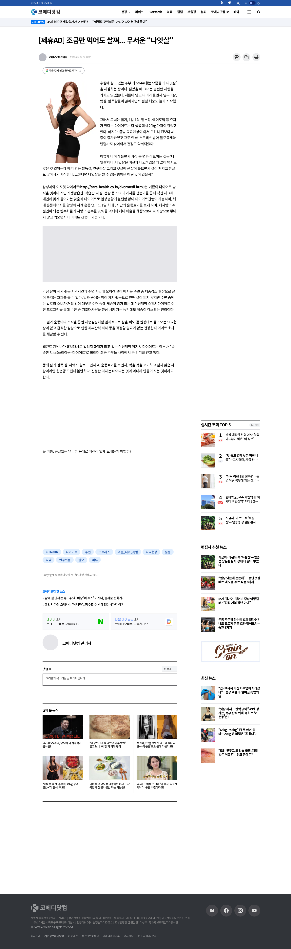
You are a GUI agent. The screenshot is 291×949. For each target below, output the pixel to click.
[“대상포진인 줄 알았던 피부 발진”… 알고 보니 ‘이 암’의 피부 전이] (109, 727)
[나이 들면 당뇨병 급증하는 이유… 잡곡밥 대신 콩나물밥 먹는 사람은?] (109, 768)
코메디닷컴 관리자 (76, 643)
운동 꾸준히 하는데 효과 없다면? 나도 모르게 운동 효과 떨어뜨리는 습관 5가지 (239, 623)
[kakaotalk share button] (236, 57)
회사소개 (35, 936)
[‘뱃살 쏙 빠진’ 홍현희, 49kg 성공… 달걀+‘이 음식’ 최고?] (63, 768)
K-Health (52, 552)
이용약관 (73, 936)
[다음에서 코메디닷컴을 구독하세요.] (144, 622)
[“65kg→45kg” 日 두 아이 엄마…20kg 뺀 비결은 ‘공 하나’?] (208, 735)
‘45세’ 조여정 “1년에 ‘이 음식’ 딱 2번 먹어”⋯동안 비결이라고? (157, 785)
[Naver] (212, 910)
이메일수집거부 (111, 936)
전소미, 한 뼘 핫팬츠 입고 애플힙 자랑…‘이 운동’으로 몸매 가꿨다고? (156, 744)
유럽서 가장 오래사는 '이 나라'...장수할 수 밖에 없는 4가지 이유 (84, 604)
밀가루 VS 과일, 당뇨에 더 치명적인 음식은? (62, 744)
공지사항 (128, 936)
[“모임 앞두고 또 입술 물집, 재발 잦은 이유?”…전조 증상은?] (208, 755)
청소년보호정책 (90, 936)
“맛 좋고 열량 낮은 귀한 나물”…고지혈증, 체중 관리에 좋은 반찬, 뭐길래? (242, 457)
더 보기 (167, 668)
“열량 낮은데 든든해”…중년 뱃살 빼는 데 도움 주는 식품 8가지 (239, 579)
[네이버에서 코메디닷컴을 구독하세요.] (76, 622)
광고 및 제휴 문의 (146, 936)
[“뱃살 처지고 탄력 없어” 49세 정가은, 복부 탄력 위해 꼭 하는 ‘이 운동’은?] (208, 714)
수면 (87, 552)
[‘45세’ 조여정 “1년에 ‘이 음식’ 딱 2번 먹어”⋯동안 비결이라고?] (157, 768)
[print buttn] (256, 57)
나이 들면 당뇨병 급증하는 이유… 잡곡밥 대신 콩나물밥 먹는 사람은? (109, 785)
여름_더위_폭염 (128, 552)
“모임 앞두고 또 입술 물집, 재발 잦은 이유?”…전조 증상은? (238, 752)
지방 (48, 559)
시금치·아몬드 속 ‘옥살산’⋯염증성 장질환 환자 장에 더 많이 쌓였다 (242, 520)
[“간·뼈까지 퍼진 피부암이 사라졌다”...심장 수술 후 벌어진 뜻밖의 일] (208, 693)
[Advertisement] (110, 414)
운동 (167, 552)
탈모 (81, 559)
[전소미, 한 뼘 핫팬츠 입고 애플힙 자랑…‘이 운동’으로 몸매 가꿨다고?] (157, 727)
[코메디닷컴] (226, 910)
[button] (223, 3)
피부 (95, 559)
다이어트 (71, 552)
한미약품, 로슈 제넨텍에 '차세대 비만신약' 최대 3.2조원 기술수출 (242, 499)
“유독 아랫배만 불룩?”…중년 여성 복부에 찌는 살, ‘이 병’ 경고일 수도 (242, 478)
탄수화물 (64, 559)
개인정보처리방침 (54, 936)
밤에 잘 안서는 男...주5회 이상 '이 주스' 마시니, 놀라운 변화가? (84, 598)
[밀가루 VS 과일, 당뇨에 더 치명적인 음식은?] (63, 727)
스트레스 (104, 552)
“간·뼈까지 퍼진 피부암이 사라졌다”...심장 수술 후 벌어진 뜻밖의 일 (239, 692)
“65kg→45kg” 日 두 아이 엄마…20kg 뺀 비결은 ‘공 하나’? (237, 731)
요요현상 (151, 552)
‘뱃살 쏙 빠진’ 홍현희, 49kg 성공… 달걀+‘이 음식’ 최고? (62, 785)
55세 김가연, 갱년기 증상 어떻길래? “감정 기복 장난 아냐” (238, 600)
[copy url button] (246, 57)
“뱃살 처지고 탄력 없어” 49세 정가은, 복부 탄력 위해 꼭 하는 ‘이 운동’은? (238, 712)
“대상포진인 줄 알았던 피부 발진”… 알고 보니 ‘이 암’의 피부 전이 (109, 744)
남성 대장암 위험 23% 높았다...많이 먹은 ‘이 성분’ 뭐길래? (242, 437)
